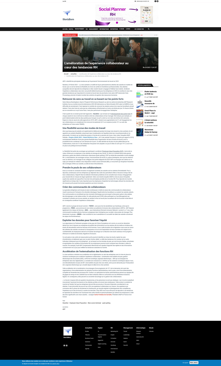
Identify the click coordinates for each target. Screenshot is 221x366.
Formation (113, 338)
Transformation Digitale (102, 336)
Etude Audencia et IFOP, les (151, 93)
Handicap (113, 345)
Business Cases (89, 338)
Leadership (126, 335)
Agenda (87, 348)
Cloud (137, 344)
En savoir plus (54, 364)
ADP (64, 309)
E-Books (151, 331)
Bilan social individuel (94, 303)
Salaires (125, 338)
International (114, 348)
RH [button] (87, 29)
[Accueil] (67, 13)
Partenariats (88, 345)
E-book (121, 29)
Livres (128, 29)
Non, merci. (194, 362)
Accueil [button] (65, 29)
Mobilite (113, 352)
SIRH (137, 340)
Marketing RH (114, 331)
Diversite (113, 341)
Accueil (66, 74)
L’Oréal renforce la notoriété (151, 121)
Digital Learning (102, 344)
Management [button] (93, 29)
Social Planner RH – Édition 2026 (105, 5)
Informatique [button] (104, 29)
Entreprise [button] (114, 29)
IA (98, 331)
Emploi (112, 335)
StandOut (65, 303)
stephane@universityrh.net (143, 1)
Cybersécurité (140, 337)
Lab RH (64, 1)
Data (99, 347)
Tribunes (87, 335)
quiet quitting (106, 303)
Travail (125, 331)
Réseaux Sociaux (138, 332)
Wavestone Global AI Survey (151, 131)
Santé (125, 341)
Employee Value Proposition (78, 303)
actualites (74, 74)
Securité (125, 345)
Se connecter (139, 29)
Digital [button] (71, 29)
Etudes (87, 331)
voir (83, 35)
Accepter (185, 363)
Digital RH (100, 340)
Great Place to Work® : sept (150, 112)
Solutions (87, 341)
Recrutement (79, 29)
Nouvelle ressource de (150, 102)
